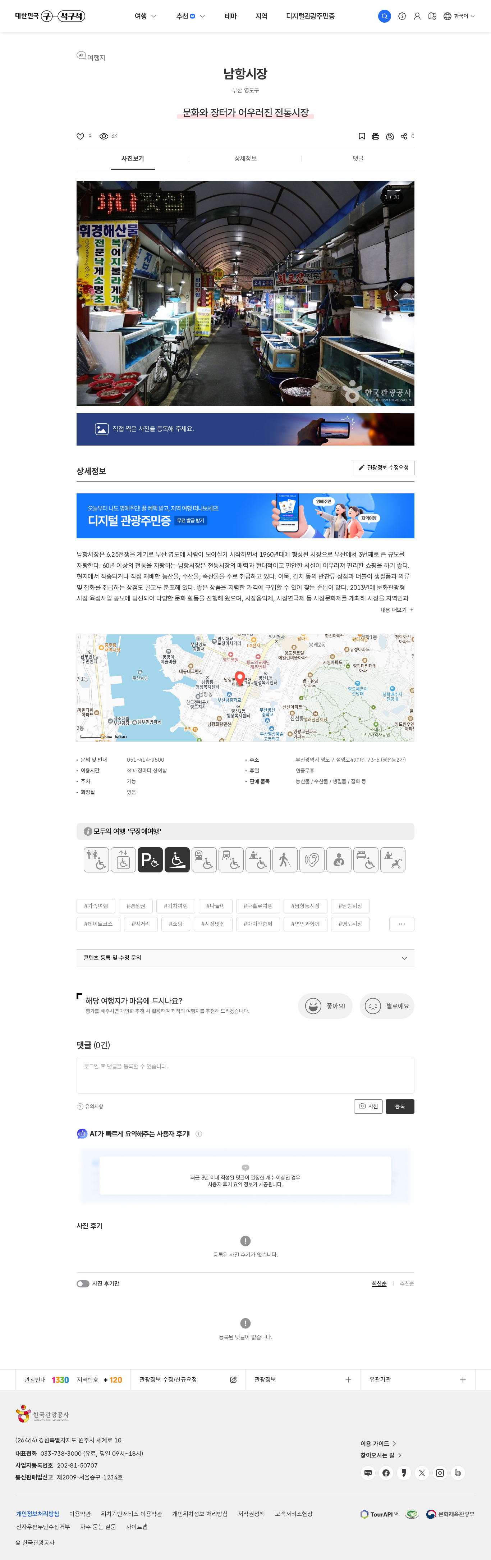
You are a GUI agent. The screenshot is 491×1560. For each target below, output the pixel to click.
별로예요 (397, 1006)
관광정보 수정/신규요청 (168, 1379)
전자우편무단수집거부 (43, 1527)
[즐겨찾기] (358, 136)
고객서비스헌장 (294, 1514)
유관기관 (380, 1379)
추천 (182, 16)
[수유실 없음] (339, 859)
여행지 (96, 58)
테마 (231, 16)
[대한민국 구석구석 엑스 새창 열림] (422, 1473)
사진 (372, 1106)
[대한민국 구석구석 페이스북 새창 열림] (386, 1473)
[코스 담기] (386, 136)
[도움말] (80, 1106)
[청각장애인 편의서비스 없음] (312, 859)
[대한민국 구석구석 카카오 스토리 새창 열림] (404, 1473)
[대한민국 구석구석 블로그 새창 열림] (368, 1473)
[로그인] (417, 16)
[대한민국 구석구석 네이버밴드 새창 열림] (457, 1473)
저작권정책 (251, 1514)
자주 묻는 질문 (98, 1527)
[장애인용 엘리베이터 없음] (123, 859)
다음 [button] (396, 293)
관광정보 (265, 1379)
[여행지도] (432, 16)
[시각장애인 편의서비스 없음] (285, 859)
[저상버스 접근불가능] (231, 859)
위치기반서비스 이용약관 (131, 1514)
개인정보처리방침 (37, 1514)
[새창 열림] (372, 136)
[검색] (384, 16)
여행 (141, 16)
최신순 (379, 1283)
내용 (394, 610)
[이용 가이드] (402, 16)
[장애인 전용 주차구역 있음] (150, 859)
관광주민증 (310, 16)
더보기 (401, 924)
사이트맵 (137, 1527)
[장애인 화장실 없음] (96, 859)
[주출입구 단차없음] (177, 859)
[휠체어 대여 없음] (258, 859)
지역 (262, 16)
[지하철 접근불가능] (204, 859)
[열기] (404, 958)
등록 (400, 1106)
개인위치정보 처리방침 (200, 1514)
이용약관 (80, 1514)
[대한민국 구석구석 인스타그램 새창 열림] (440, 1473)
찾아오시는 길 (378, 1455)
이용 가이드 (375, 1443)
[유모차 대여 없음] (392, 859)
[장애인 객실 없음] (365, 859)
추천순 (407, 1283)
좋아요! (336, 1006)
